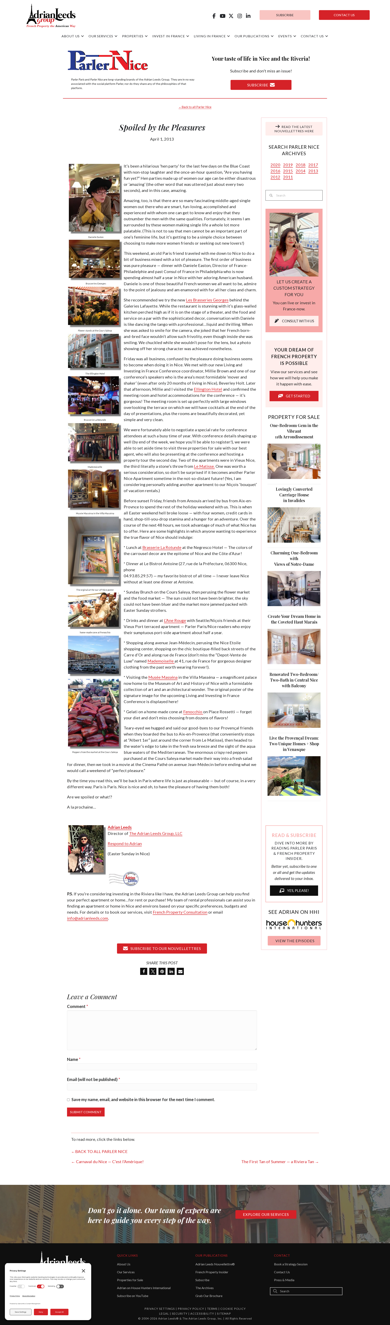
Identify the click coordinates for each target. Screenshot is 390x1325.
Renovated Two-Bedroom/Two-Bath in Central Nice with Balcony (294, 679)
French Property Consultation (180, 912)
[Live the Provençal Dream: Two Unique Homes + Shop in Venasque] (294, 775)
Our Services (126, 1272)
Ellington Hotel (208, 389)
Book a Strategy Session (291, 1264)
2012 (275, 176)
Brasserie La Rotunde (161, 547)
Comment (77, 1006)
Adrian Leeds (120, 827)
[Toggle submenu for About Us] (82, 36)
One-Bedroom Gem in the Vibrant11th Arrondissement (294, 431)
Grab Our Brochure (208, 1296)
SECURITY (180, 1313)
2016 (275, 170)
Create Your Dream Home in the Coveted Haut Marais (294, 619)
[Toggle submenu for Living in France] (228, 36)
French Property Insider (211, 1272)
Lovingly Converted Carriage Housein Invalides (294, 494)
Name (73, 1059)
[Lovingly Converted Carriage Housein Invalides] (294, 524)
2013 (313, 170)
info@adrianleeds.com (87, 918)
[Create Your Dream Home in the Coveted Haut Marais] (294, 645)
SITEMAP (224, 1313)
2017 (313, 164)
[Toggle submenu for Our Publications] (272, 36)
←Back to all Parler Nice (195, 107)
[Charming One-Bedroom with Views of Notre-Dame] (294, 587)
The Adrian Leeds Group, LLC (155, 833)
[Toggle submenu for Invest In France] (187, 36)
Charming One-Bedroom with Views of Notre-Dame (294, 558)
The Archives (204, 1288)
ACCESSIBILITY (202, 1313)
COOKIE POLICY (233, 1308)
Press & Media (284, 1280)
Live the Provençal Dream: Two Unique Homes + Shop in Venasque (294, 743)
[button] (214, 16)
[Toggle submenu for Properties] (146, 36)
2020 (275, 164)
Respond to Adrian (125, 843)
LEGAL (164, 1313)
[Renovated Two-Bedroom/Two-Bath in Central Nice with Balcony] (294, 709)
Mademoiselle (160, 660)
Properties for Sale (130, 1280)
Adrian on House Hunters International (144, 1288)
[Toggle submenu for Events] (294, 36)
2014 (301, 170)
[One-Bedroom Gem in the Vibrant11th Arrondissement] (294, 460)
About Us (123, 1264)
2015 (288, 170)
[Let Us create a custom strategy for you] (294, 244)
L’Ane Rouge (175, 620)
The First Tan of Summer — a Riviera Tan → (280, 1161)
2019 (288, 164)
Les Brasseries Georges (207, 299)
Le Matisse (204, 466)
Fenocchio (193, 711)
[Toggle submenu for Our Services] (116, 36)
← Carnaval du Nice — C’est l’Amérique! (107, 1161)
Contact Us (282, 1272)
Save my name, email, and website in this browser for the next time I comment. (143, 1099)
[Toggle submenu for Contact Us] (326, 36)
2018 (301, 164)
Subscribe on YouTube (132, 1296)
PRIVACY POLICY (191, 1308)
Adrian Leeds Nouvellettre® (215, 1264)
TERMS (212, 1308)
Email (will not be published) (93, 1079)
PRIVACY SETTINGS (159, 1308)
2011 (288, 176)
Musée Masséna (163, 677)
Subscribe (202, 1280)
